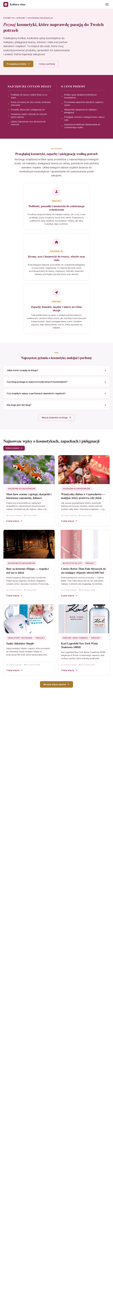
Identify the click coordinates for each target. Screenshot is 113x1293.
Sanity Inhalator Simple (20, 643)
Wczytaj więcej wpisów (54, 684)
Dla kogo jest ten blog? (19, 405)
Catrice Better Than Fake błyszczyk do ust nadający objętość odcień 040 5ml (83, 571)
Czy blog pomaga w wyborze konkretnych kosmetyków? (37, 381)
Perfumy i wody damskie (75, 638)
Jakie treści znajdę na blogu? (22, 370)
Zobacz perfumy (47, 64)
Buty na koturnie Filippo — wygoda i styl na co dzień (27, 571)
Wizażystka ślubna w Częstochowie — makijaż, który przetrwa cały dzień (83, 496)
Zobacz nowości (12, 448)
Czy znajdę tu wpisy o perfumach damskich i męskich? (36, 393)
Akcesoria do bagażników (21, 489)
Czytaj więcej (12, 521)
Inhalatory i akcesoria (20, 638)
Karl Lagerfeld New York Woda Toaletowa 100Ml (79, 645)
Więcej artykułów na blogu (55, 417)
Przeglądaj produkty (16, 64)
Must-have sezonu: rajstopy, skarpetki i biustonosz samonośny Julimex (29, 496)
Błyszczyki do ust (72, 563)
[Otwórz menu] (107, 4)
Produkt (90, 563)
